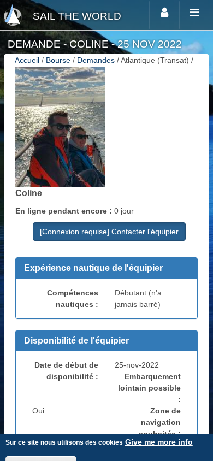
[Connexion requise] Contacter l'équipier (109, 231)
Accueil (27, 60)
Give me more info (159, 442)
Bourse (58, 60)
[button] (106, 268)
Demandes (96, 60)
